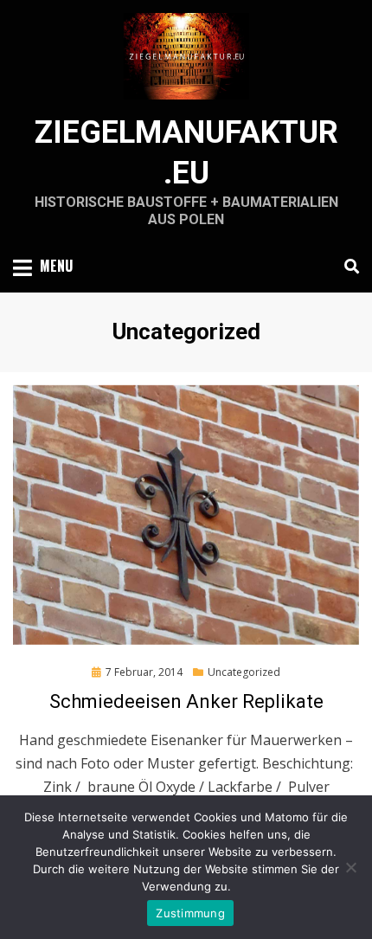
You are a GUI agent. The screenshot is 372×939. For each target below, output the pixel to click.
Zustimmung (190, 913)
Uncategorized (244, 672)
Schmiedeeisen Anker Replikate (186, 701)
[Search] (347, 266)
